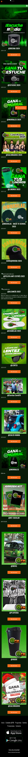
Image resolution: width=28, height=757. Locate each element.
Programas (18, 722)
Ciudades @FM (10, 722)
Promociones (11, 726)
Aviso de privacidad (14, 750)
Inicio (2, 722)
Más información (14, 55)
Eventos (24, 722)
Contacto (18, 726)
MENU (27, 6)
